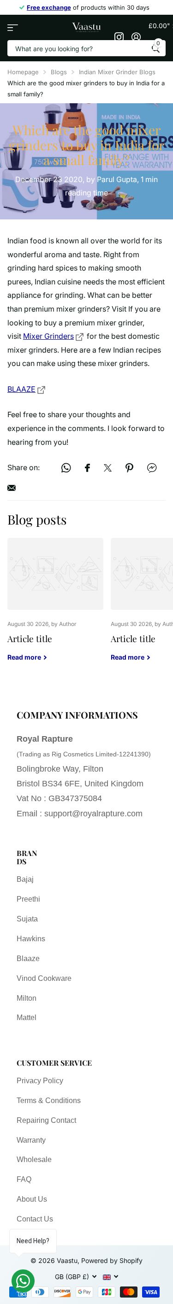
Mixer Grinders (48, 336)
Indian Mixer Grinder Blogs (117, 72)
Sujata (27, 919)
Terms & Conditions (49, 1100)
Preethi (28, 899)
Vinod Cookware (44, 978)
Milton (26, 998)
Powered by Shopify (112, 1260)
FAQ (24, 1179)
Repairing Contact (46, 1120)
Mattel (26, 1017)
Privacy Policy (40, 1081)
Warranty (31, 1140)
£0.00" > (157, 34)
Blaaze (28, 958)
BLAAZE (21, 389)
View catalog (12, 27)
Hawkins (31, 939)
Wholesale (34, 1159)
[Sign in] (136, 37)
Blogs (59, 72)
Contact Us (35, 1219)
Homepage (23, 72)
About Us (32, 1199)
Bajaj (25, 879)
